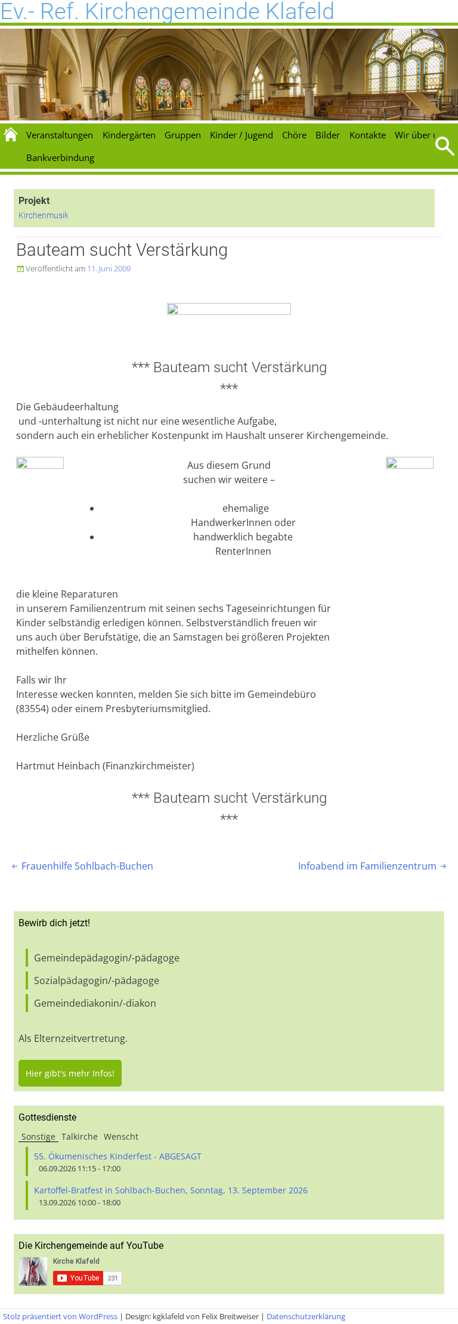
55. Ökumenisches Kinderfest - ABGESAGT (118, 1156)
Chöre (294, 135)
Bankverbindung (60, 157)
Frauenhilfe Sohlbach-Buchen (81, 866)
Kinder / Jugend (241, 135)
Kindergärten (129, 135)
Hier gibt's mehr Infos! (70, 1073)
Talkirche (79, 1136)
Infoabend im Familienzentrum (373, 866)
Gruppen (183, 135)
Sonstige (38, 1136)
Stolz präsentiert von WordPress (60, 1316)
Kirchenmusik (43, 216)
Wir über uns (421, 135)
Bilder (327, 135)
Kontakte (367, 135)
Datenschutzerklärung (306, 1316)
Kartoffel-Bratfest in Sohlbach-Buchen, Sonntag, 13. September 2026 (171, 1190)
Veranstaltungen (59, 135)
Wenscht (121, 1136)
